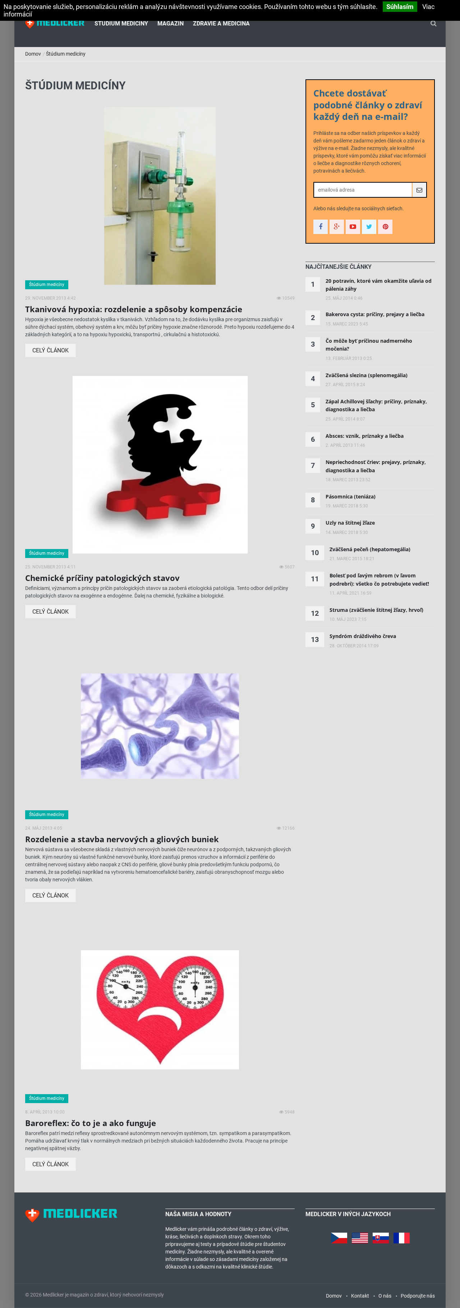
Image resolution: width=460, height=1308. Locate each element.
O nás (384, 1296)
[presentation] (338, 267)
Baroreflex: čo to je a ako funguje (90, 1122)
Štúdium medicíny (121, 23)
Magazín (170, 23)
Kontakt (360, 1296)
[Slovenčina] (381, 1236)
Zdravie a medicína (221, 23)
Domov (33, 54)
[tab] (338, 267)
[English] (360, 1236)
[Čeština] (339, 1236)
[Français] (402, 1236)
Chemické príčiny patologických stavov (102, 577)
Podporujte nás (418, 1296)
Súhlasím (400, 6)
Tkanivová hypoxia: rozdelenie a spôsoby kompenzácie (133, 309)
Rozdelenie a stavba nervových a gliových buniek (122, 839)
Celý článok (50, 350)
